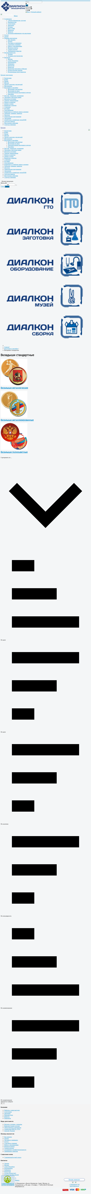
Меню (16, 16)
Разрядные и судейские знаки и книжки (16, 112)
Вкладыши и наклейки (11, 87)
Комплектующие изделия (12, 1126)
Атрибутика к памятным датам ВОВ (15, 120)
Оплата (6, 1138)
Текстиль (7, 115)
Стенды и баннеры (10, 124)
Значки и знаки (9, 104)
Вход (28, 12)
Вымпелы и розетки (10, 105)
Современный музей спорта (12, 1157)
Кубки (6, 79)
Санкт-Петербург (9, 1166)
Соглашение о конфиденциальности (15, 1149)
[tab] (45, 183)
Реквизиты (7, 1118)
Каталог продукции (7, 75)
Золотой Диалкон (9, 1131)
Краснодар (7, 1171)
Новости (7, 1116)
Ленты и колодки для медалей (13, 84)
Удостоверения (8, 110)
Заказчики (7, 1113)
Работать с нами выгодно (12, 1110)
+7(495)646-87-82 (74, 1184)
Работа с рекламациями (11, 1145)
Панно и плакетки (9, 102)
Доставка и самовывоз (11, 1140)
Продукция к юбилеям (11, 123)
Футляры (7, 108)
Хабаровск (7, 1170)
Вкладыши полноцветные (14, 451)
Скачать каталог (9, 1148)
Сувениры (7, 107)
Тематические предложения (12, 116)
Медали (6, 83)
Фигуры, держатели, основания (13, 95)
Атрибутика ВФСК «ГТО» (12, 1129)
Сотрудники (8, 1112)
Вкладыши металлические (14, 387)
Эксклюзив (7, 118)
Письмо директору (74, 1179)
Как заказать (8, 1137)
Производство (8, 1115)
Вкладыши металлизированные (17, 419)
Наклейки (11, 94)
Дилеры (6, 1163)
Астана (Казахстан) (10, 1173)
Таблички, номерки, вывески (13, 113)
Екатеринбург (8, 1168)
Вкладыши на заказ (14, 91)
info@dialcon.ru (74, 1186)
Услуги (6, 1141)
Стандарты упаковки (10, 1143)
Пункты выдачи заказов (11, 1175)
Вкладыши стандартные (15, 89)
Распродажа (7, 78)
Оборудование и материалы (12, 1127)
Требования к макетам (11, 1151)
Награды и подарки (10, 99)
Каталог (3, 127)
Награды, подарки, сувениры (13, 1124)
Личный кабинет (36, 12)
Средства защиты (9, 121)
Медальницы (8, 86)
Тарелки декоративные (11, 100)
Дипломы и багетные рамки (12, 97)
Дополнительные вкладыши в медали (19, 92)
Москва (6, 1165)
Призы (6, 81)
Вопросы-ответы (9, 1146)
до (8, 184)
